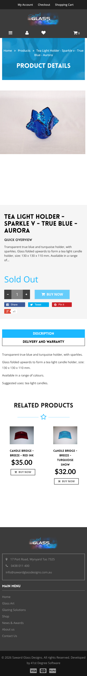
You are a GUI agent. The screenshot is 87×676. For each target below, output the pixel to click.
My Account (25, 5)
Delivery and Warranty (43, 342)
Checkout (44, 5)
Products (24, 51)
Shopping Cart (64, 5)
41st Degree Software (45, 663)
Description (43, 333)
